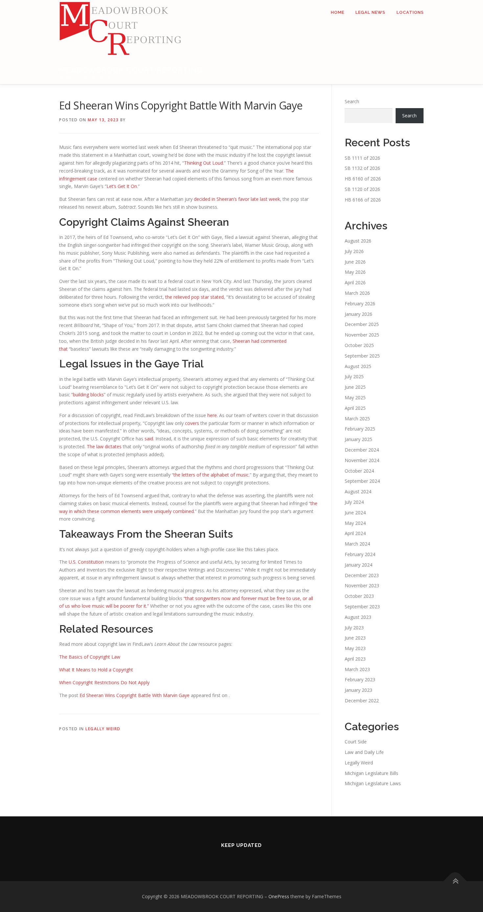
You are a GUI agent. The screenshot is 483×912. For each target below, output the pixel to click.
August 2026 (358, 241)
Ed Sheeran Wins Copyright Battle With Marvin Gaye (135, 695)
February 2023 (360, 679)
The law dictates (104, 446)
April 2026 (355, 282)
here (212, 415)
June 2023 (355, 638)
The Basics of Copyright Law (89, 657)
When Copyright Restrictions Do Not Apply (104, 682)
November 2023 (362, 585)
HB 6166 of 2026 (363, 200)
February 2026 (360, 303)
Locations (410, 12)
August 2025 (358, 366)
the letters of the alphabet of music (211, 475)
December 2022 (362, 700)
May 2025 (355, 397)
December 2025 (362, 324)
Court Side (356, 741)
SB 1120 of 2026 (362, 189)
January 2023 (358, 690)
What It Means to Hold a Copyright (96, 669)
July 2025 (354, 376)
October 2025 (359, 345)
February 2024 (360, 554)
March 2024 (357, 544)
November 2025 (362, 335)
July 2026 (354, 251)
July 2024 (354, 502)
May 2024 (355, 523)
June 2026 (355, 262)
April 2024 (355, 533)
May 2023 (355, 648)
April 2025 (355, 408)
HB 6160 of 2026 (363, 178)
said (149, 438)
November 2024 (362, 460)
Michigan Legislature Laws (373, 783)
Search (352, 101)
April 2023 (355, 659)
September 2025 (362, 356)
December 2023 (362, 575)
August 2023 (358, 617)
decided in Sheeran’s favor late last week (237, 199)
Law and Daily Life (364, 752)
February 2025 (360, 429)
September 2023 (362, 606)
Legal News (370, 12)
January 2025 (358, 439)
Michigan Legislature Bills (371, 773)
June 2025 (355, 387)
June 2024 (355, 512)
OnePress (278, 896)
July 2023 (354, 627)
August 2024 (358, 491)
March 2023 (357, 669)
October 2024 (359, 471)
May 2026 (355, 272)
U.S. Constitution (86, 562)
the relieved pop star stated (194, 297)
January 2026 (358, 314)
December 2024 (362, 450)
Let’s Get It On (121, 186)
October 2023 (359, 596)
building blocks (88, 394)
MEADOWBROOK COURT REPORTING (131, 69)
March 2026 (357, 293)
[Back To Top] (455, 881)
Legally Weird (103, 729)
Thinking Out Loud (203, 163)
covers (192, 423)
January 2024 (358, 565)
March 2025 (357, 418)
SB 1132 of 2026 (362, 168)
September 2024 (362, 481)
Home (337, 12)
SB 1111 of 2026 (362, 158)
